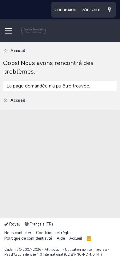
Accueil (75, 238)
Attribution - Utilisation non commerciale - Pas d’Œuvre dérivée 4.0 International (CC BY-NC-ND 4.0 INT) (57, 252)
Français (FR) (41, 224)
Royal (14, 224)
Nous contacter (17, 233)
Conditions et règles (54, 233)
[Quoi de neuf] (110, 10)
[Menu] (8, 31)
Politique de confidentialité (28, 238)
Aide (61, 238)
